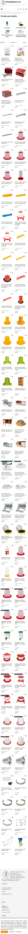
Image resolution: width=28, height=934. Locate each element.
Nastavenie (12, 931)
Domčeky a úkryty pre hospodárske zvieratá (21, 35)
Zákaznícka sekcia (6, 889)
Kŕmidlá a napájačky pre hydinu (7, 36)
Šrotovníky (7, 28)
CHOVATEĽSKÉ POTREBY (5, 12)
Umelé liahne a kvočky (21, 27)
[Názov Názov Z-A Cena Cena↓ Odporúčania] (23, 42)
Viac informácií (9, 929)
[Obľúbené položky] (21, 9)
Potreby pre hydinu (16, 13)
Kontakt (3, 891)
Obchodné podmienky (7, 888)
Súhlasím (4, 931)
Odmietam (18, 931)
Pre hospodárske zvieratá (16, 12)
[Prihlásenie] (23, 9)
